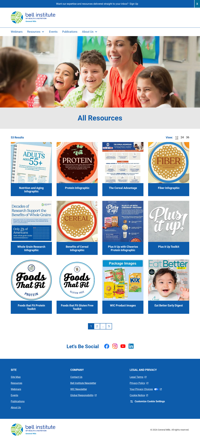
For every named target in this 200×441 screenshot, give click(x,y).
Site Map (16, 377)
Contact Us (76, 377)
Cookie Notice (139, 395)
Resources (16, 383)
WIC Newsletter (78, 389)
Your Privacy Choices (146, 389)
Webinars (16, 389)
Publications (18, 401)
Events (14, 395)
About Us (16, 407)
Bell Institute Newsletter (83, 383)
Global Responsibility (83, 395)
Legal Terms (138, 377)
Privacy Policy (139, 383)
